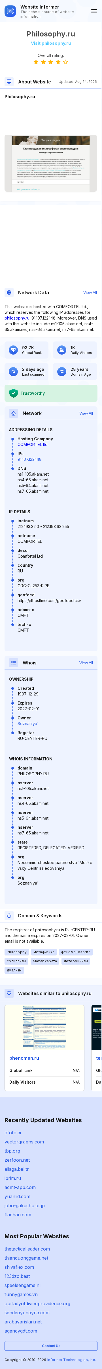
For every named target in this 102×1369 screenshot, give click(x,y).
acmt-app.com (20, 1187)
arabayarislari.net (23, 1322)
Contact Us (51, 1346)
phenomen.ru (24, 1058)
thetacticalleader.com (27, 1249)
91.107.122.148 (30, 459)
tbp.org (12, 1151)
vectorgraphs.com (24, 1142)
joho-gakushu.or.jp (25, 1205)
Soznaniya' (28, 723)
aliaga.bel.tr (17, 1169)
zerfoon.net (17, 1160)
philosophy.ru (17, 318)
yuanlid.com (17, 1196)
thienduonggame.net (26, 1258)
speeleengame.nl (23, 1285)
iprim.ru (13, 1178)
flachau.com (18, 1214)
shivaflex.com (19, 1267)
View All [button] (90, 292)
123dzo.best (17, 1276)
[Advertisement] (51, 117)
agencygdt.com (21, 1331)
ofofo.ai (13, 1132)
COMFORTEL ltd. (33, 444)
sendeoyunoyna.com (27, 1312)
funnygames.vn (21, 1294)
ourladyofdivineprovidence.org (37, 1303)
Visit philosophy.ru (51, 43)
